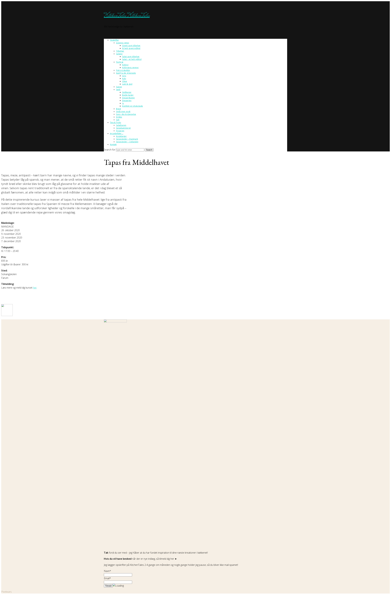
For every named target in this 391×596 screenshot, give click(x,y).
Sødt (118, 89)
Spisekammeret (123, 128)
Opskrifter (114, 40)
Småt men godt (123, 111)
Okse (124, 81)
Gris (124, 75)
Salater (119, 54)
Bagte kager (128, 95)
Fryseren (120, 130)
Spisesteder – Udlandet (127, 141)
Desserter (127, 100)
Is (123, 103)
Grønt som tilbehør (131, 45)
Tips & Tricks (115, 122)
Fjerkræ (119, 62)
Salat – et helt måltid (131, 59)
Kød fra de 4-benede (126, 73)
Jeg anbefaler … (116, 133)
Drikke (119, 117)
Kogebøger (121, 136)
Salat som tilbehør (131, 56)
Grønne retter (122, 43)
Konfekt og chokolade (132, 106)
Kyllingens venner (130, 67)
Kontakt (113, 144)
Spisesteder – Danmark (127, 139)
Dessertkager (128, 97)
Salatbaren (121, 125)
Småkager (127, 92)
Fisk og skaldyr (123, 70)
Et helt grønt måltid (131, 48)
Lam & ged (127, 84)
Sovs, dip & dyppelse (126, 114)
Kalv (124, 78)
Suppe (119, 86)
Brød (118, 108)
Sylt (117, 119)
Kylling (125, 65)
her (35, 287)
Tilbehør (120, 51)
